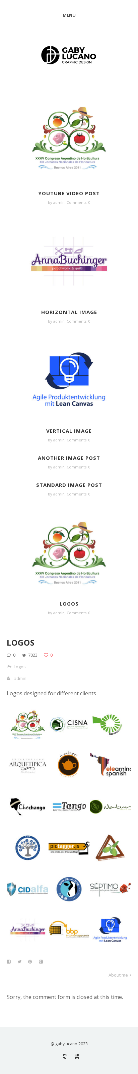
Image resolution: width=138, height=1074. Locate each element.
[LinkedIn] (77, 1056)
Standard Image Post (69, 484)
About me (118, 975)
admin (20, 678)
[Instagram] (65, 1056)
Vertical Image (69, 430)
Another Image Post (69, 457)
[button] (27, 725)
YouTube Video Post (69, 193)
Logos (69, 603)
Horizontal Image (69, 312)
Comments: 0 (78, 202)
